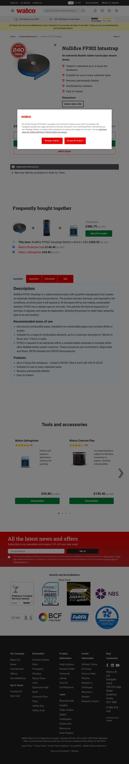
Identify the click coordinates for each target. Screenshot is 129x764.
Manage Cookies (52, 141)
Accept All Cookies (75, 141)
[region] (64, 129)
